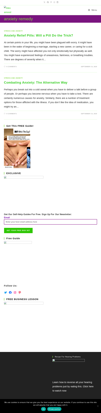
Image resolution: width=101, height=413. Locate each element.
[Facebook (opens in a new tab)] (48, 2)
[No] (97, 406)
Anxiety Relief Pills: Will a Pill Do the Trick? (38, 35)
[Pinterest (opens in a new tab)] (51, 2)
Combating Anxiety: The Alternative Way (35, 82)
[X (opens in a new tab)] (44, 2)
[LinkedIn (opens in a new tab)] (57, 2)
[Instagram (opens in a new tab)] (54, 2)
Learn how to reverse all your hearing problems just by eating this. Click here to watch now (73, 386)
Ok (43, 409)
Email (7, 217)
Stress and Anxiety (13, 31)
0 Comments (11, 66)
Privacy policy (54, 409)
